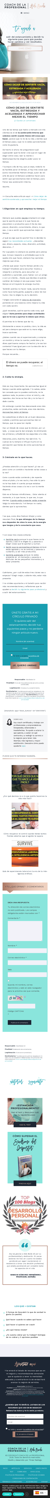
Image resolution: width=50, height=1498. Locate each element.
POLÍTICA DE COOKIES (36, 1475)
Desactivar (18, 1494)
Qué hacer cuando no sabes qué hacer (24, 1320)
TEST (11, 1472)
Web (10, 969)
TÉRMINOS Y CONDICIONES (12, 1482)
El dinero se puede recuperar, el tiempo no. (24, 363)
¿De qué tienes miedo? (16, 1330)
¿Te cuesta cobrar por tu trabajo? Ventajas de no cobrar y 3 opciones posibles (25, 1336)
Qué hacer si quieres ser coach (20, 1325)
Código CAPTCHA (16, 1011)
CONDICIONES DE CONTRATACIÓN (25, 1478)
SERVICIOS (28, 1468)
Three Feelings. (35, 1460)
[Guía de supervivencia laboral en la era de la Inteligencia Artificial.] (25, 867)
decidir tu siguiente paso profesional (28, 589)
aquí (23, 746)
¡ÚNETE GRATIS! (41, 1468)
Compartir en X (37, 366)
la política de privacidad (33, 1429)
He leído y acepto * (26, 657)
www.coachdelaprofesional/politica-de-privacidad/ (32, 698)
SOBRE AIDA (22, 1472)
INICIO (5, 1468)
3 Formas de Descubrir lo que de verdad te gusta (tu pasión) (26, 1313)
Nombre (12, 946)
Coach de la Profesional (31, 1455)
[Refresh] (25, 997)
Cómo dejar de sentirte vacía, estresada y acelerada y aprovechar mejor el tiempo (25, 112)
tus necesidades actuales (20, 241)
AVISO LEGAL (35, 1472)
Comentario (14, 918)
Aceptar (7, 1494)
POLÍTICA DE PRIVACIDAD (14, 1475)
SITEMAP (44, 1482)
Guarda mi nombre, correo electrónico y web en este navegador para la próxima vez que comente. (25, 988)
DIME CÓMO (25, 48)
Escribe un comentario (26, 121)
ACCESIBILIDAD (31, 1482)
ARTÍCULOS (16, 1468)
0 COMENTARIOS (35, 887)
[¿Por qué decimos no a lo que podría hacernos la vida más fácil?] (25, 792)
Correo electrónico (17, 957)
